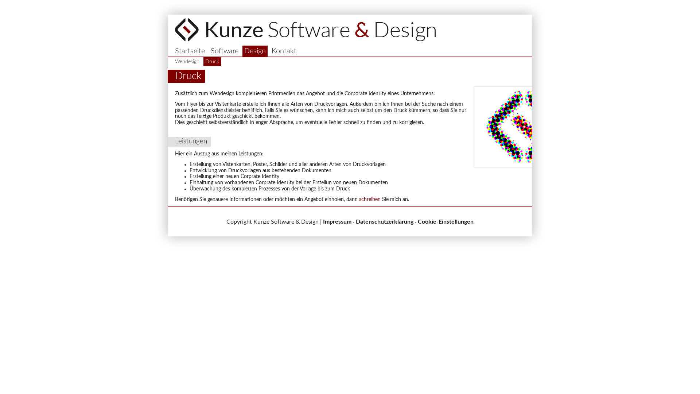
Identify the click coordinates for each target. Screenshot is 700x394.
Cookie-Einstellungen (446, 222)
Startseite (190, 51)
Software (224, 51)
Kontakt (284, 51)
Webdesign (187, 61)
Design (255, 51)
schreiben (370, 199)
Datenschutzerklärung (384, 222)
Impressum (337, 222)
